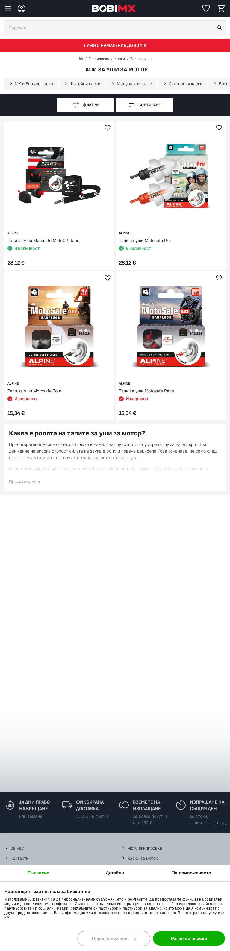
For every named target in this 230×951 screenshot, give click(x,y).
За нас (17, 847)
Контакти (19, 858)
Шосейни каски (84, 83)
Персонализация (110, 938)
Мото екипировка (144, 847)
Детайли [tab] (115, 872)
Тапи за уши (141, 58)
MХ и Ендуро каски (34, 83)
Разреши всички (189, 938)
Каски (119, 58)
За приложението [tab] (191, 872)
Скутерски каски (185, 83)
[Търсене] (220, 27)
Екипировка (99, 58)
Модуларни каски (134, 83)
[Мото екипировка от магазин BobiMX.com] (80, 58)
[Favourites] (206, 8)
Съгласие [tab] (38, 872)
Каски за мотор (142, 858)
